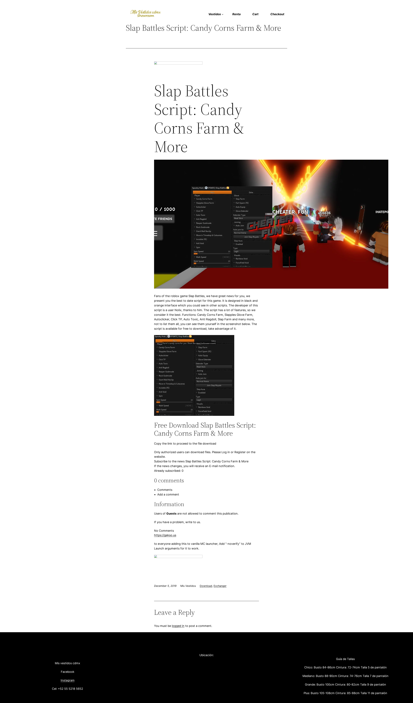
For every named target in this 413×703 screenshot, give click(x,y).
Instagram (68, 680)
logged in (178, 626)
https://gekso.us (165, 535)
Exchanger (220, 585)
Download (206, 585)
